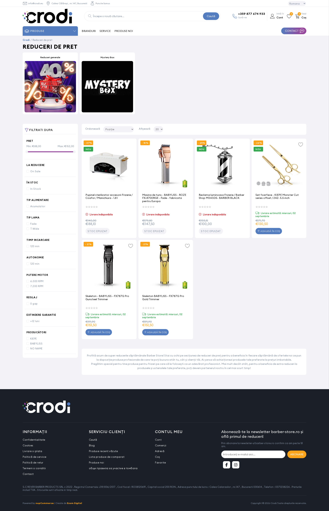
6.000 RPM (37, 281)
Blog (92, 445)
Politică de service (34, 456)
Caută (211, 16)
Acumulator (37, 206)
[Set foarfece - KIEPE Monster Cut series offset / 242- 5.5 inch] (279, 165)
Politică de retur (33, 462)
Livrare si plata (32, 451)
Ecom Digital (74, 503)
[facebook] (226, 464)
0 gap (34, 303)
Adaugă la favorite (300, 144)
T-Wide (34, 228)
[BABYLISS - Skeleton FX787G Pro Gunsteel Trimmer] (109, 267)
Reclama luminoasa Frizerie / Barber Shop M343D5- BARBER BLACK (221, 196)
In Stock (35, 188)
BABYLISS (36, 343)
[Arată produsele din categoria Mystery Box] (107, 86)
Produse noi (96, 462)
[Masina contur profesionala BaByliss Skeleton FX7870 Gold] (165, 267)
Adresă (159, 451)
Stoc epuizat (98, 231)
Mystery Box (107, 57)
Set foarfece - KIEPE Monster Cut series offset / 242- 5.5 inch (277, 196)
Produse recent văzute (103, 451)
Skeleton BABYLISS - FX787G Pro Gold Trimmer (163, 297)
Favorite (160, 462)
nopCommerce (45, 503)
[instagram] (235, 464)
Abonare (296, 454)
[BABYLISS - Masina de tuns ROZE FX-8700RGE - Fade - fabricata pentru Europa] (165, 165)
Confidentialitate (34, 439)
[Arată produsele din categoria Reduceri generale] (50, 86)
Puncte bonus (103, 3)
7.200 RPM (36, 286)
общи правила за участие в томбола (113, 468)
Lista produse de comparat (107, 456)
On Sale (35, 171)
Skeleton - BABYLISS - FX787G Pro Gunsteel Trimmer (107, 297)
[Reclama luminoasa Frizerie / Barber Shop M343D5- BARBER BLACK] (222, 165)
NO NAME (36, 348)
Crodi (26, 39)
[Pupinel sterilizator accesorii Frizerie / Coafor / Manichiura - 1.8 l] (109, 165)
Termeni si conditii (34, 468)
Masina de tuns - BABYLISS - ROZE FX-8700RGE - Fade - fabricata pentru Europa (164, 198)
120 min (35, 246)
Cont (158, 439)
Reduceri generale (50, 57)
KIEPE (33, 338)
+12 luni (34, 321)
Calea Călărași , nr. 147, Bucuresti (69, 3)
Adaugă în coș (270, 231)
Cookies (28, 445)
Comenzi (160, 445)
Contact (28, 473)
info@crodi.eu (35, 3)
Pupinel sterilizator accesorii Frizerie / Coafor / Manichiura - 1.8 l (109, 196)
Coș (157, 456)
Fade (33, 223)
